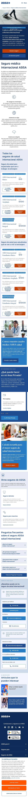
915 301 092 (15, 666)
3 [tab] (4, 413)
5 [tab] (7, 413)
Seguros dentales (7, 504)
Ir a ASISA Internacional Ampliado (7, 212)
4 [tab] (6, 413)
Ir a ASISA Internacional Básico (7, 189)
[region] (14, 777)
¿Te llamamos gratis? (14, 55)
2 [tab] (3, 413)
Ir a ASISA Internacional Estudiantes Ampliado (7, 289)
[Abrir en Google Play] (14, 732)
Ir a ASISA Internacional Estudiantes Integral (7, 314)
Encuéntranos (15, 626)
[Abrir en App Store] (14, 737)
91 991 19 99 (15, 658)
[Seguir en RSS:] (5, 727)
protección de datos (15, 778)
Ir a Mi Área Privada (9, 418)
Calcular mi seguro (10, 465)
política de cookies (6, 778)
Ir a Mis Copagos (7, 408)
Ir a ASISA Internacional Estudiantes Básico (7, 266)
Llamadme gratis (14, 610)
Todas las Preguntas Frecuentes (14, 575)
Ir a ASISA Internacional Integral (7, 236)
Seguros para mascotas (8, 524)
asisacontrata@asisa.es (15, 618)
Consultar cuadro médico (10, 360)
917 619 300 (15, 605)
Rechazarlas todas (14, 788)
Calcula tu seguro (14, 51)
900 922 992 (15, 650)
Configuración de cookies (14, 793)
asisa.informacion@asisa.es (15, 645)
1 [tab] (1, 413)
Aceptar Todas (14, 782)
